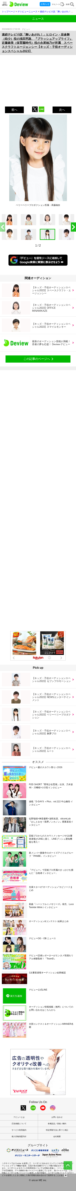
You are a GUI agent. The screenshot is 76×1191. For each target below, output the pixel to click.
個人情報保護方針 (19, 1136)
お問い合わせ (57, 1117)
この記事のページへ (36, 358)
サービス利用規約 (19, 1130)
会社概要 (57, 1136)
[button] (73, 227)
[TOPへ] (68, 1165)
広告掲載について (19, 1124)
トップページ (8, 11)
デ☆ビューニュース (27, 11)
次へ (62, 109)
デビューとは (19, 1117)
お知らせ (45, 4)
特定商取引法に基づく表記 (57, 1130)
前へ (14, 109)
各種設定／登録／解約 (57, 1124)
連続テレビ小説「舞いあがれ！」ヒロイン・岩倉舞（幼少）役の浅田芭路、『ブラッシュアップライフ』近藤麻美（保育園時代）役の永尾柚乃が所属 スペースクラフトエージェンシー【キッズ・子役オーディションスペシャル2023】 (37, 43)
